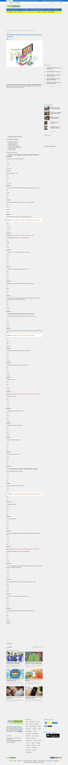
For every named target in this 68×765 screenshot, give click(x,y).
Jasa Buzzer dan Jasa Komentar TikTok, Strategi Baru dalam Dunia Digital (34, 697)
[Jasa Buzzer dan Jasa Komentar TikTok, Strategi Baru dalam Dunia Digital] (34, 691)
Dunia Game (36, 724)
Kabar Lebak (28, 733)
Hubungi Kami (11, 2)
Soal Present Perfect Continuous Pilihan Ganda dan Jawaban (25, 394)
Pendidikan (39, 11)
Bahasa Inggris (9, 643)
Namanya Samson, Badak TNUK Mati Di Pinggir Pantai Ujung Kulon (54, 83)
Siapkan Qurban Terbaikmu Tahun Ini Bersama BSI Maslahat (33, 680)
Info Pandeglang (29, 731)
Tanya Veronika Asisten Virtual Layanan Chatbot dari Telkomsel (54, 75)
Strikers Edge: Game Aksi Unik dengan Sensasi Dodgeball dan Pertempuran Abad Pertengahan (33, 663)
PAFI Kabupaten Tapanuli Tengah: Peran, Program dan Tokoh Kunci (13, 680)
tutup (8, 757)
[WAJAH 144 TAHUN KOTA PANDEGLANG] (45, 123)
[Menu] (7, 3)
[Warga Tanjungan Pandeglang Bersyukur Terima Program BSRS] (47, 113)
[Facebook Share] (33, 647)
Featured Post (12, 30)
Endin (9, 38)
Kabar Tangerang (35, 735)
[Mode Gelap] (61, 3)
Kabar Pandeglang (35, 733)
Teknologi (24, 11)
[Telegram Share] (40, 647)
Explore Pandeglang (32, 726)
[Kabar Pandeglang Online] (13, 6)
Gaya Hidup (50, 11)
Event (27, 726)
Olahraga (19, 11)
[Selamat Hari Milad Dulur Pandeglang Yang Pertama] (45, 128)
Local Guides (28, 742)
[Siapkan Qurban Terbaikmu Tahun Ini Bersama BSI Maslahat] (34, 674)
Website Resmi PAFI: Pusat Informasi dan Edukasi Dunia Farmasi (36, 0)
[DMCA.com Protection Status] (48, 726)
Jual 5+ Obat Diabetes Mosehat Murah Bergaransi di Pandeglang (53, 79)
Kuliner (34, 11)
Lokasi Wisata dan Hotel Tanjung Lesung (54, 71)
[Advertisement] (34, 21)
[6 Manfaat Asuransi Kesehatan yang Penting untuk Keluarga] (15, 691)
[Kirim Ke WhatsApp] (42, 647)
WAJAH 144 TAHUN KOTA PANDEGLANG (54, 123)
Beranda (7, 30)
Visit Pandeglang (29, 752)
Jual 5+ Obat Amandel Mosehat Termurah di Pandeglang (54, 68)
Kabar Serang (28, 735)
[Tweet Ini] (35, 647)
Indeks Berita (17, 2)
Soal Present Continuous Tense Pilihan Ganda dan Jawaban (25, 549)
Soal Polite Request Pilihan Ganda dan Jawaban (23, 235)
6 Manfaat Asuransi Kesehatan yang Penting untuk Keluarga (14, 697)
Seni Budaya (44, 11)
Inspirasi (34, 731)
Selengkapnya (52, 86)
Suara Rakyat (28, 749)
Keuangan (33, 738)
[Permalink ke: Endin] (7, 38)
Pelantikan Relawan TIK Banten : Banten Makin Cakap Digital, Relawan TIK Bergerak (14, 663)
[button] (59, 3)
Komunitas (35, 740)
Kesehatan (29, 11)
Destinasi (31, 724)
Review (38, 745)
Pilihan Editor (33, 745)
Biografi (38, 721)
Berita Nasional (9, 11)
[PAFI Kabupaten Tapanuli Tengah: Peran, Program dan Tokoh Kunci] (15, 674)
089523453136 (12, 742)
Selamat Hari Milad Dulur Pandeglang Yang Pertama (55, 127)
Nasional (33, 742)
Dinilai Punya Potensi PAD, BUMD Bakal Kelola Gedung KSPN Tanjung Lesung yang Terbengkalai (55, 108)
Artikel (27, 721)
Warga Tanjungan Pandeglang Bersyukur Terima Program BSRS (55, 113)
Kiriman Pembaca (29, 740)
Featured (39, 726)
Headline (39, 728)
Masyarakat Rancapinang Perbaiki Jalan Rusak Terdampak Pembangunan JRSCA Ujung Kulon (55, 118)
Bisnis (15, 11)
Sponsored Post (34, 747)
